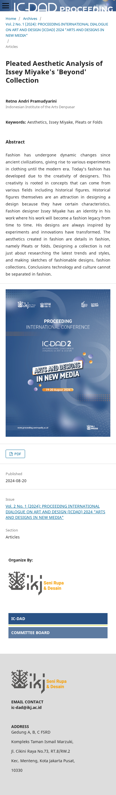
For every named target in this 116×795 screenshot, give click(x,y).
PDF (17, 453)
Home (11, 18)
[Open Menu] (5, 5)
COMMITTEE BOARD (30, 632)
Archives (30, 18)
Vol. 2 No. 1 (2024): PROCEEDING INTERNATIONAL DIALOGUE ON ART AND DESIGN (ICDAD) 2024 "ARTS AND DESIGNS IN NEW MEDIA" (57, 30)
